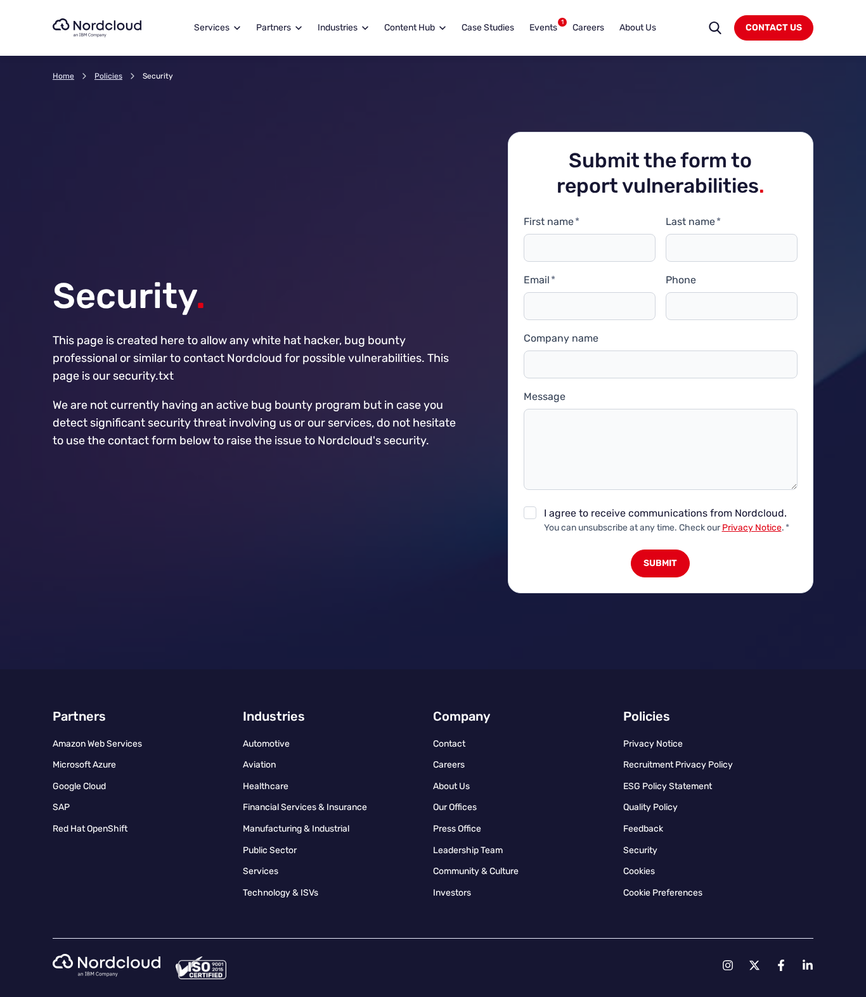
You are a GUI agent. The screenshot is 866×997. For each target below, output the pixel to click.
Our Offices (455, 807)
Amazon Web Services (97, 743)
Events (546, 25)
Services (211, 27)
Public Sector (270, 850)
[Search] (715, 28)
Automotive (266, 743)
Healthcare (265, 786)
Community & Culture (476, 871)
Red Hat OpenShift (90, 828)
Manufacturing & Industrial (296, 828)
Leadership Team (468, 850)
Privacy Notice (752, 527)
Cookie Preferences (662, 892)
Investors (452, 892)
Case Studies (488, 27)
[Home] (97, 27)
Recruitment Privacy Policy (678, 764)
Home (63, 76)
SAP (61, 807)
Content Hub (409, 27)
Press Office (457, 828)
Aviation (259, 764)
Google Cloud (79, 786)
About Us (637, 27)
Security (640, 850)
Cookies (639, 871)
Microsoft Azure (84, 764)
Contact (449, 743)
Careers (588, 27)
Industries (338, 27)
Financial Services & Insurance (305, 807)
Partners (273, 27)
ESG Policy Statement (667, 786)
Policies (108, 76)
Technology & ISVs (280, 892)
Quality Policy (650, 807)
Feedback (643, 828)
